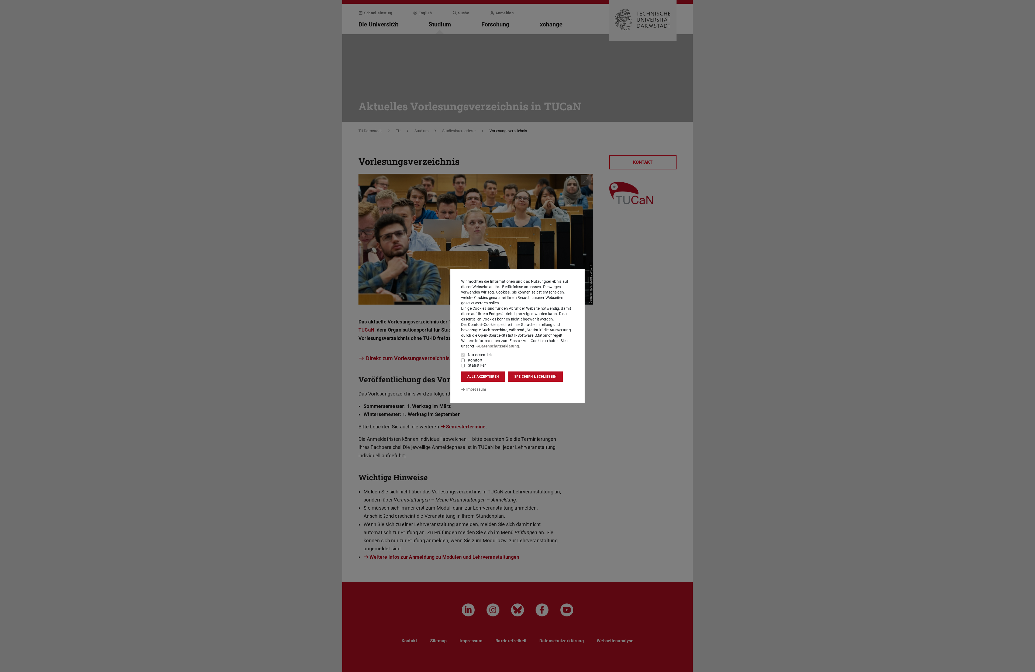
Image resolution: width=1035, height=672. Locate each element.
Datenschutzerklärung (499, 346)
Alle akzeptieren (483, 376)
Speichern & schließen (535, 376)
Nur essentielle (481, 355)
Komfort (475, 360)
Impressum (476, 389)
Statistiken (477, 365)
